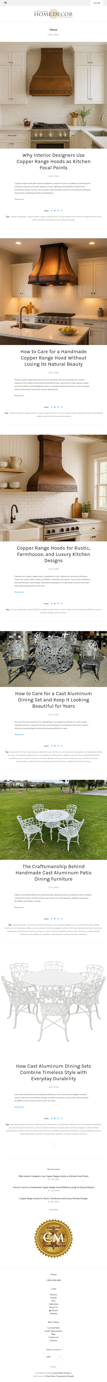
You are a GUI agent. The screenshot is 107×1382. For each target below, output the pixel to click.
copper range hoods (48, 216)
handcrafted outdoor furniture (19, 1130)
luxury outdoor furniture (28, 758)
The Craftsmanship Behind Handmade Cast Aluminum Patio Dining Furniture (53, 873)
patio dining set (35, 934)
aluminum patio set (21, 925)
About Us (53, 1307)
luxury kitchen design (65, 220)
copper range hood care (47, 413)
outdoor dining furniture (50, 758)
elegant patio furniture (73, 755)
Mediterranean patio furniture (73, 931)
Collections (54, 1304)
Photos (55, 1310)
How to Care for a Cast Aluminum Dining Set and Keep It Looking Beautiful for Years (53, 700)
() (96, 3)
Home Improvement (53, 1331)
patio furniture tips (58, 761)
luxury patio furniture (42, 1130)
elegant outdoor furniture (66, 928)
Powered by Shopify (65, 1376)
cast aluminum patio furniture (21, 1127)
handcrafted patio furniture (90, 928)
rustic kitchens (60, 612)
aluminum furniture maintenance (24, 752)
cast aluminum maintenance (51, 755)
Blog (53, 1334)
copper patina (33, 216)
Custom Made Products (61, 1373)
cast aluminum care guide (72, 752)
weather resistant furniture (79, 761)
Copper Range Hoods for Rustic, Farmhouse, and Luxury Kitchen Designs (53, 554)
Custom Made (53, 1328)
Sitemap (53, 1313)
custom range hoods (67, 216)
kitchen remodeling (47, 220)
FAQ (53, 1301)
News (56, 34)
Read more (19, 199)
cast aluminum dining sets (26, 755)
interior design (83, 216)
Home (50, 34)
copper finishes (34, 609)
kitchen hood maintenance (59, 416)
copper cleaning (16, 413)
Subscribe (53, 1209)
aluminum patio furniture (49, 752)
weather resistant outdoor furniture (71, 1134)
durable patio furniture (67, 1127)
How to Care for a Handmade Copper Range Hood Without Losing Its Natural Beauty (53, 358)
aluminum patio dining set (45, 1124)
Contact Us (53, 1337)
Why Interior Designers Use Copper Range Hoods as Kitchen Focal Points (54, 161)
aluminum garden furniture (22, 1124)
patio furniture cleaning (38, 761)
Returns (53, 1294)
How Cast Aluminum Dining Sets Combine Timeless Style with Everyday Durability (53, 1072)
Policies (53, 1298)
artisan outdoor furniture (41, 925)
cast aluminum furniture (91, 1124)
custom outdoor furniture (43, 928)
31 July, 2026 (53, 1179)
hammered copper (85, 413)
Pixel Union (51, 1376)
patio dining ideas (27, 1134)
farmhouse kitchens (87, 609)
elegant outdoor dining (88, 1127)
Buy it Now (54, 1238)
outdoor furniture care (71, 758)
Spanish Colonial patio (52, 934)
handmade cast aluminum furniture (22, 931)
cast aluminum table (22, 928)
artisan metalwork (18, 216)
